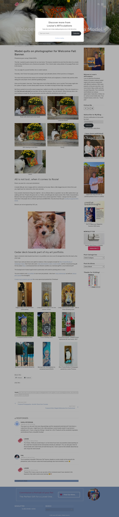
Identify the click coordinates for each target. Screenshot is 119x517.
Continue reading (59, 38)
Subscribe (76, 33)
